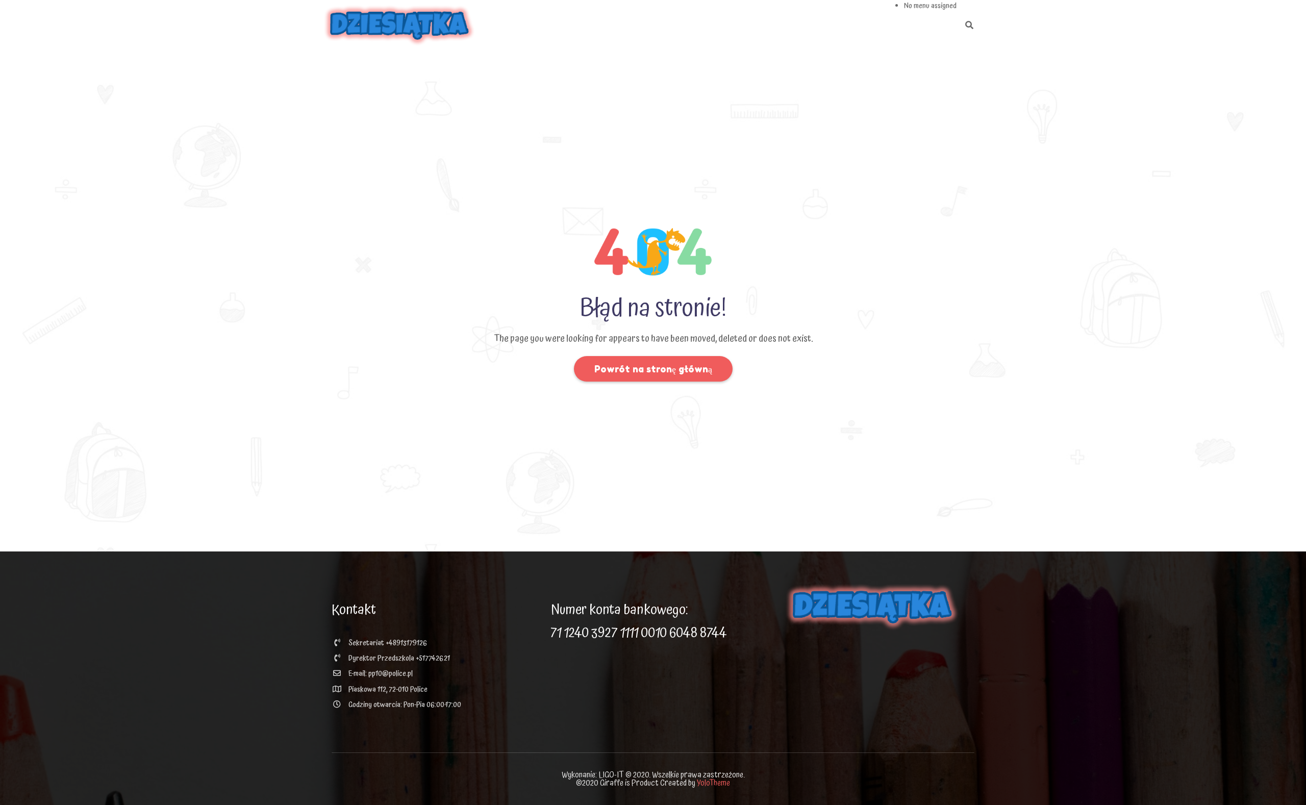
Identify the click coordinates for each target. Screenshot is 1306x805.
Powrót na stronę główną (653, 368)
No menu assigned (930, 6)
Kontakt (354, 610)
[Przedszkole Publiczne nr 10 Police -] (399, 25)
